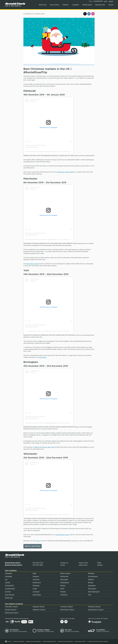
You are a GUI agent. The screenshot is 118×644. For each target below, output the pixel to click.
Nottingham (64, 583)
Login (105, 1)
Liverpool (36, 592)
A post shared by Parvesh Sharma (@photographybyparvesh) (43, 423)
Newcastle (64, 579)
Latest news (83, 565)
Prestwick (63, 595)
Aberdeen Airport (11, 607)
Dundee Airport (10, 610)
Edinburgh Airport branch (66, 172)
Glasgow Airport (39, 607)
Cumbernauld (10, 589)
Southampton (93, 576)
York (89, 595)
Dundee (8, 592)
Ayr (6, 579)
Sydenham (92, 586)
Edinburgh (9, 598)
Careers (100, 565)
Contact (111, 1)
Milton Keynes (65, 573)
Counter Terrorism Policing (65, 641)
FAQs (99, 563)
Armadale (8, 576)
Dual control (54, 5)
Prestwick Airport (94, 607)
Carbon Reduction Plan (49, 641)
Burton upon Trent (48, 447)
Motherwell (64, 576)
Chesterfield (9, 586)
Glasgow (36, 576)
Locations (75, 5)
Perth (62, 589)
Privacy (9, 641)
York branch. (43, 357)
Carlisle (7, 583)
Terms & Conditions (18, 641)
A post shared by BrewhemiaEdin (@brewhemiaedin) (40, 151)
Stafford (36, 447)
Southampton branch (63, 534)
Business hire (100, 5)
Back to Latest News (32, 546)
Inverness (36, 579)
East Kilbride (9, 595)
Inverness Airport (66, 607)
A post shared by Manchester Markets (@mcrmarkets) (41, 239)
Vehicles (65, 5)
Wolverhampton (94, 592)
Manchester (37, 595)
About (111, 5)
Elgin (34, 573)
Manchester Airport (32, 263)
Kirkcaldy (36, 586)
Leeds (35, 589)
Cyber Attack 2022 (80, 641)
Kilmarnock (37, 583)
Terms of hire (83, 563)
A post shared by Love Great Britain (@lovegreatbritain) (41, 514)
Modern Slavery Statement (33, 641)
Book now (42, 5)
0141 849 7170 (99, 1)
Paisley (62, 586)
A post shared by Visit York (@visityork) (38, 331)
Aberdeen (8, 573)
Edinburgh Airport (11, 613)
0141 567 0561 (38, 565)
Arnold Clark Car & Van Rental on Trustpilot (100, 621)
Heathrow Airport (39, 610)
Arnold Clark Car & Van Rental (15, 4)
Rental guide (87, 5)
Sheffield (91, 573)
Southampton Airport (95, 610)
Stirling (90, 583)
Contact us (64, 563)
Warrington (92, 589)
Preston (63, 592)
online (38, 541)
